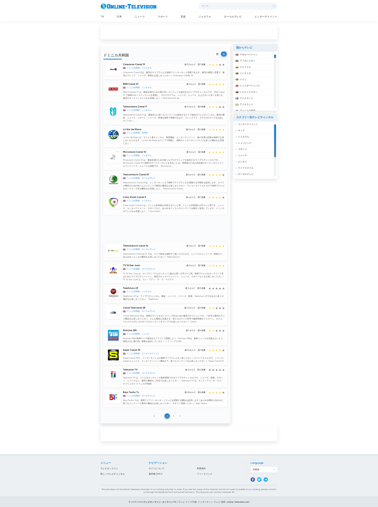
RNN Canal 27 (131, 84)
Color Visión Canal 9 (134, 197)
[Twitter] (259, 479)
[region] (255, 81)
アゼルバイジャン (249, 54)
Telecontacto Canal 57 (136, 175)
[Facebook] (253, 479)
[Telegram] (266, 479)
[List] (224, 54)
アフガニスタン (247, 61)
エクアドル (245, 67)
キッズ (241, 130)
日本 (119, 17)
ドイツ (243, 79)
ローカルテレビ (233, 17)
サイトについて (156, 468)
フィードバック (204, 474)
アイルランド (246, 104)
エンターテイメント (265, 17)
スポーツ (163, 17)
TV (102, 17)
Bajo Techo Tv (131, 392)
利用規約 (201, 468)
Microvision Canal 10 (134, 152)
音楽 (183, 17)
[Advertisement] (189, 32)
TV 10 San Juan (131, 265)
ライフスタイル (246, 168)
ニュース (140, 17)
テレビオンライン (109, 468)
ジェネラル (204, 17)
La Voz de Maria (132, 129)
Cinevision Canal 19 (134, 64)
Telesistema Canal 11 (135, 107)
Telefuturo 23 (130, 288)
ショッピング (244, 143)
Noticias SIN (130, 330)
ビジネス (242, 162)
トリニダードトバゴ (250, 86)
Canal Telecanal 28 (134, 308)
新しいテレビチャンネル (112, 474)
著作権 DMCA (155, 474)
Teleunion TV (130, 370)
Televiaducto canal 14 (135, 246)
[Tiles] (217, 54)
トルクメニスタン (249, 92)
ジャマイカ (245, 73)
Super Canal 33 (131, 350)
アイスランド (246, 98)
